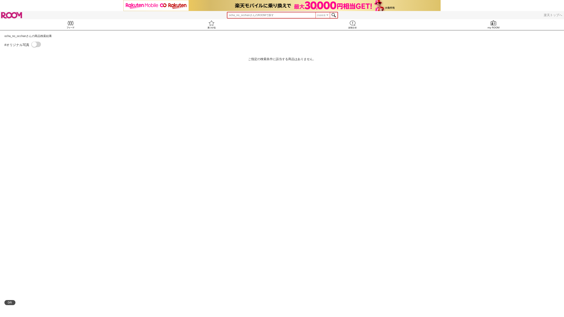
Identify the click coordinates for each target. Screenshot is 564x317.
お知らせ (352, 24)
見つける (211, 24)
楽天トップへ (553, 15)
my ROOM (493, 24)
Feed (70, 24)
